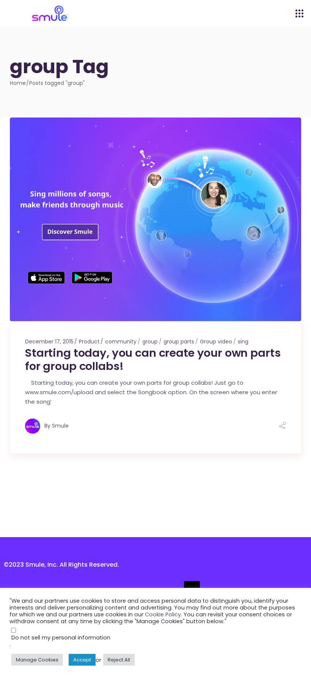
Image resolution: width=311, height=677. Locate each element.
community (121, 341)
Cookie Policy (163, 614)
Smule (60, 425)
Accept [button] (82, 659)
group (150, 341)
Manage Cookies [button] (37, 659)
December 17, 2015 (49, 341)
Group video (216, 341)
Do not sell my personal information (60, 637)
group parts (178, 341)
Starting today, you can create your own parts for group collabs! (152, 359)
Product (89, 341)
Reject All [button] (119, 659)
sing (243, 341)
